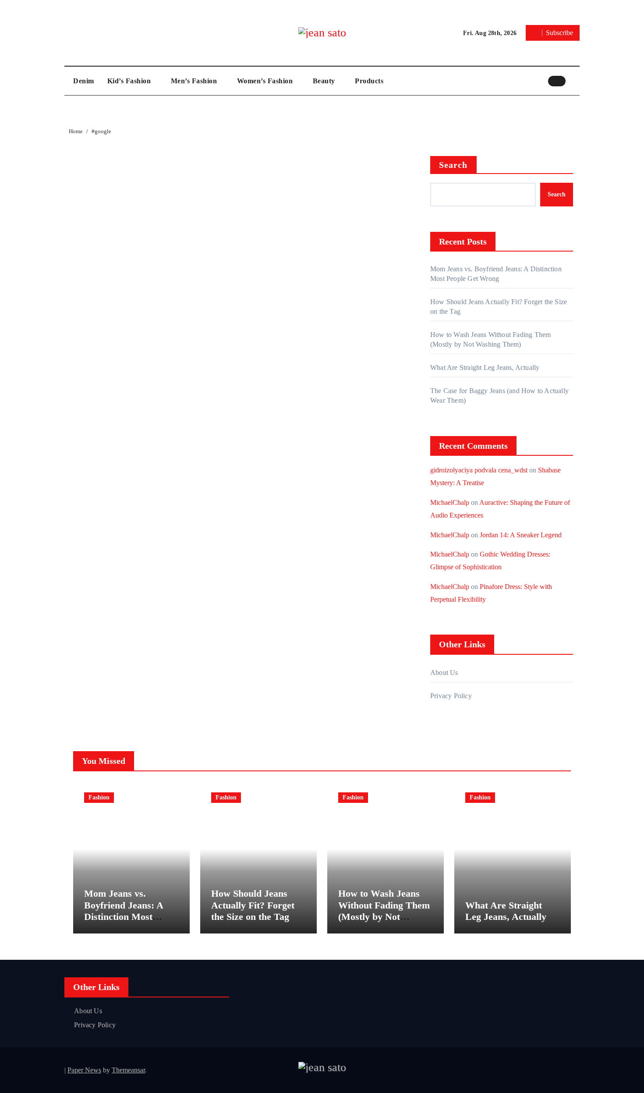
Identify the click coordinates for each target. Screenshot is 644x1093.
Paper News (84, 1070)
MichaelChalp (449, 502)
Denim (83, 81)
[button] (574, 81)
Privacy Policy (451, 695)
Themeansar (128, 1070)
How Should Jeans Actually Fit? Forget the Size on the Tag (252, 905)
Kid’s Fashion (130, 81)
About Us (444, 672)
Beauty (325, 81)
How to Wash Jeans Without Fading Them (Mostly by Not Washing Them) (384, 910)
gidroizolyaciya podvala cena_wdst (478, 470)
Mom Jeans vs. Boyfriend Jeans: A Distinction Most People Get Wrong (123, 910)
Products (369, 81)
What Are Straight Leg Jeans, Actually (484, 367)
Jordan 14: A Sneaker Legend (521, 535)
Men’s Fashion (195, 81)
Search (453, 165)
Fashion (99, 797)
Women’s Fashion (266, 81)
